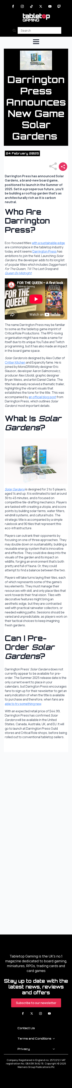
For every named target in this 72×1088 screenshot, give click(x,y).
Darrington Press (44, 251)
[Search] (14, 30)
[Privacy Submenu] (55, 1049)
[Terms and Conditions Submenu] (55, 1038)
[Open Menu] (36, 42)
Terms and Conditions (34, 1038)
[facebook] (13, 6)
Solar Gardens (15, 489)
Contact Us (26, 1028)
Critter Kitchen (15, 362)
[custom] (31, 6)
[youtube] (49, 6)
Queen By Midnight (18, 273)
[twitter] (40, 6)
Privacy (23, 1049)
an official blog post (42, 397)
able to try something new (23, 704)
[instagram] (22, 6)
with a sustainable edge (48, 243)
